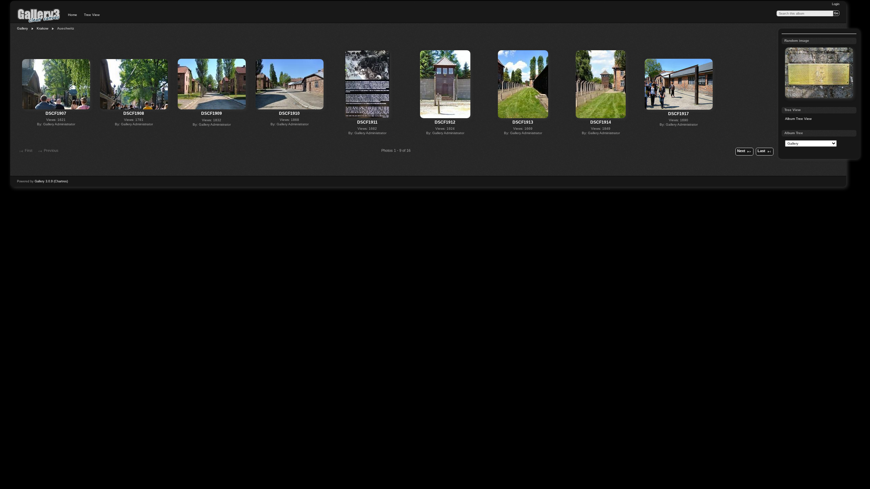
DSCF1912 (445, 122)
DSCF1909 (211, 113)
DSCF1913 (522, 122)
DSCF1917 (678, 113)
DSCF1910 (289, 113)
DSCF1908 (133, 113)
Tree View (92, 15)
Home (72, 15)
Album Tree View (798, 119)
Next (741, 151)
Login (835, 4)
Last (761, 151)
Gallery (22, 28)
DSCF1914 (600, 122)
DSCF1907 (56, 113)
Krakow (42, 28)
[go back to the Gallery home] (38, 15)
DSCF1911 (367, 122)
